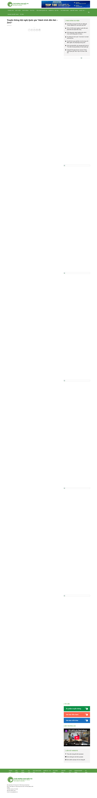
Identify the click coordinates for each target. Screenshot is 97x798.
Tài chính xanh (65, 10)
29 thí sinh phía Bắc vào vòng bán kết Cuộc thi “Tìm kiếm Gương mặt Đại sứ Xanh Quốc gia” (77, 46)
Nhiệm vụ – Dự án (53, 10)
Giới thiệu (18, 10)
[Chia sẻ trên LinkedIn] (39, 30)
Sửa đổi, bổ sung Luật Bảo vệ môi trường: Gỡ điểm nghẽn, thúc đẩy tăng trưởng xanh (77, 42)
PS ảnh (22, 14)
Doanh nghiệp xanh (13, 14)
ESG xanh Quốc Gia (42, 10)
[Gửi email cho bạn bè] (34, 30)
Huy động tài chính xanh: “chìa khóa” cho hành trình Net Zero (78, 37)
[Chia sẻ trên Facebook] (29, 30)
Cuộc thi (81, 10)
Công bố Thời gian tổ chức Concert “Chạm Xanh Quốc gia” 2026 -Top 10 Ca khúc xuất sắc (77, 51)
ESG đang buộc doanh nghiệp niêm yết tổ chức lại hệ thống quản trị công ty (76, 33)
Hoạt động (25, 10)
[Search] (88, 12)
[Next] (87, 110)
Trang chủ (11, 10)
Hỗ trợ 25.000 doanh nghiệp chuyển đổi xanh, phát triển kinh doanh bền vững (77, 29)
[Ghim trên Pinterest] (37, 30)
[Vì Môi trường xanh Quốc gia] (18, 4)
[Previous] (66, 110)
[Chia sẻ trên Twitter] (32, 30)
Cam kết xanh (74, 10)
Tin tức (32, 10)
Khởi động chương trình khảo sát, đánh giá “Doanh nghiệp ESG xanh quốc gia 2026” (77, 24)
